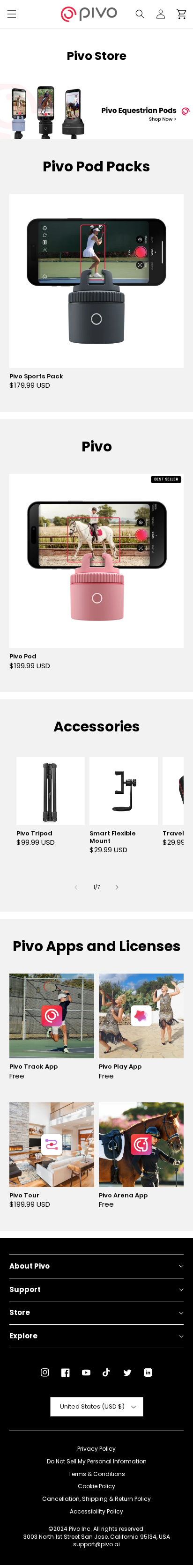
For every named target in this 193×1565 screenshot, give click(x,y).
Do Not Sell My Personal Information (97, 1461)
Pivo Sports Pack (36, 376)
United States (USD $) (92, 1406)
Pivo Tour (24, 1195)
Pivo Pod (23, 656)
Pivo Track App (33, 1066)
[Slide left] (76, 887)
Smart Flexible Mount (112, 837)
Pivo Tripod (34, 833)
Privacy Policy (96, 1449)
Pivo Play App (120, 1066)
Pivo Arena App (123, 1195)
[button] (11, 14)
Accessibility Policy (96, 1511)
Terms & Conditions (96, 1474)
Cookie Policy (96, 1486)
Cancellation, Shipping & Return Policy (96, 1499)
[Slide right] (117, 887)
